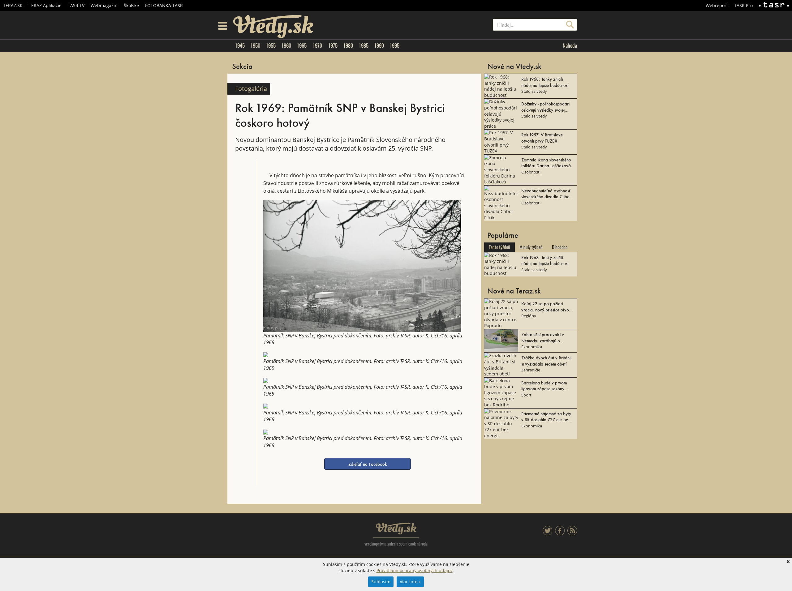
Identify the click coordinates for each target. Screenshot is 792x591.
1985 (363, 45)
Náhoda (570, 45)
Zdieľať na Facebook (367, 464)
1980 (348, 45)
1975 (333, 45)
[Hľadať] (570, 25)
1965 (302, 45)
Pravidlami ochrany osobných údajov (415, 570)
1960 (286, 45)
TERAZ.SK (13, 5)
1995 (394, 45)
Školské (131, 5)
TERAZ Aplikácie (45, 5)
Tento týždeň (499, 247)
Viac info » (410, 582)
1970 (317, 45)
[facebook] (560, 534)
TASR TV (76, 5)
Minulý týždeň (531, 247)
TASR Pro (743, 5)
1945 (240, 45)
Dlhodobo (559, 247)
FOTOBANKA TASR (164, 5)
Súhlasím (380, 582)
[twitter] (547, 534)
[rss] (572, 534)
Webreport (717, 5)
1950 (255, 45)
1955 (271, 45)
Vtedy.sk (396, 528)
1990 (379, 45)
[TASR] (774, 5)
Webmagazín (104, 5)
